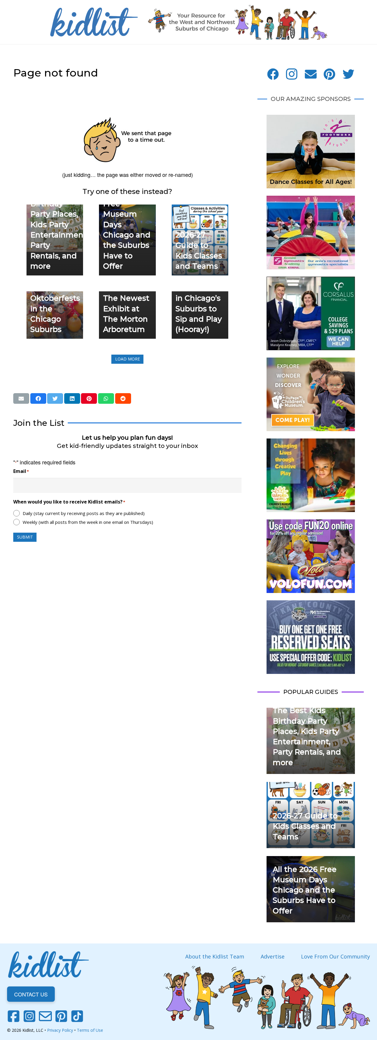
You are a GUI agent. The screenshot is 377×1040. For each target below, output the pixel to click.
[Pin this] (89, 398)
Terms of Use (90, 1030)
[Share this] (38, 398)
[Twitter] (348, 74)
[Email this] (21, 398)
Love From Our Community (335, 956)
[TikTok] (77, 1016)
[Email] (311, 74)
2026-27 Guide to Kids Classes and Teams (305, 826)
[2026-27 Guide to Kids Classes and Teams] (200, 208)
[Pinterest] (329, 74)
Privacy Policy (60, 1030)
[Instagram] (292, 74)
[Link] (93, 22)
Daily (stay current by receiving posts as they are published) (84, 513)
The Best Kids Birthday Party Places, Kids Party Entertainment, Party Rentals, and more (59, 224)
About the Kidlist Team (214, 956)
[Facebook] (273, 74)
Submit (25, 537)
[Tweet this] (55, 398)
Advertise (273, 956)
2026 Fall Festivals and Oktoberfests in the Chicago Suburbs (55, 298)
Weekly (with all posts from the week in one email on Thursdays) (88, 522)
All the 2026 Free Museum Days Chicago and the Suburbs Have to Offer (305, 890)
